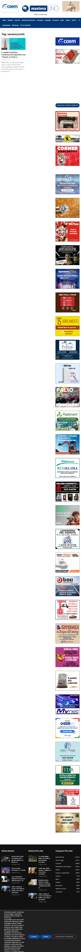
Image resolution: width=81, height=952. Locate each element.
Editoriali (40, 20)
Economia (48, 20)
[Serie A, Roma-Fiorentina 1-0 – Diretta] (5, 870)
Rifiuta (46, 937)
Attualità (56, 20)
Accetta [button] (33, 937)
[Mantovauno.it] (40, 8)
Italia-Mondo (6, 25)
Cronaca (10, 20)
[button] (78, 20)
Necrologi (15, 25)
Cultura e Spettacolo (28, 20)
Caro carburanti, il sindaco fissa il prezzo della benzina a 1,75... (18, 878)
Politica (17, 20)
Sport (62, 20)
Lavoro (68, 20)
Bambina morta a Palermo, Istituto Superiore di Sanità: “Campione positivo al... (44, 884)
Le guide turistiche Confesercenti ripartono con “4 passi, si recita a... (13, 54)
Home (4, 20)
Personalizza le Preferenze (64, 937)
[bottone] (67, 105)
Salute (74, 20)
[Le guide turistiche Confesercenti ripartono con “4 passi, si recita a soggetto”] (13, 44)
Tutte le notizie (25, 25)
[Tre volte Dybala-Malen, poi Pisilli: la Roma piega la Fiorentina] (32, 858)
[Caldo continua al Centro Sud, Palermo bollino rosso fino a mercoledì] (5, 889)
